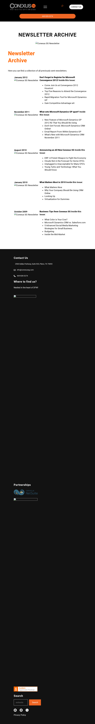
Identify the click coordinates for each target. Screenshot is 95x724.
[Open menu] (45, 7)
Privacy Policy (20, 715)
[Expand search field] (62, 7)
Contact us (76, 7)
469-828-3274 (47, 16)
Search (35, 702)
